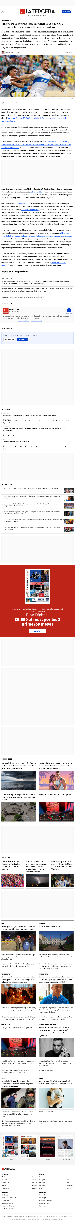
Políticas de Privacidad (36, 321)
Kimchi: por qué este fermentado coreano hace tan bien (56, 1122)
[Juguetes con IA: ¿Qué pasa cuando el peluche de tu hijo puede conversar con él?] (56, 1098)
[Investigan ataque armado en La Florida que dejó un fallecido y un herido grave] (18, 941)
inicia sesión (9, 340)
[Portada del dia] (37, 603)
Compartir (6, 103)
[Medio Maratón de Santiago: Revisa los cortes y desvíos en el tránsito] (12, 880)
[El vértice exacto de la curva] (56, 941)
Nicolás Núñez (40, 297)
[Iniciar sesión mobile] (72, 12)
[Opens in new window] (47, 1157)
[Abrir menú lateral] (3, 11)
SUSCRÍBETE (37, 631)
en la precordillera (36, 192)
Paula (41, 1078)
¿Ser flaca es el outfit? (46, 1112)
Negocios (42, 924)
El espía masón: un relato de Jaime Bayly (16, 441)
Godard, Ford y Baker (10, 436)
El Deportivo (6, 20)
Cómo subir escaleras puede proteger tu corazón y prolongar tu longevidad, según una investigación (18, 1009)
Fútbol (11, 297)
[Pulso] (28, 1157)
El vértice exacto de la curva (50, 926)
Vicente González (14, 52)
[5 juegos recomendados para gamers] (56, 811)
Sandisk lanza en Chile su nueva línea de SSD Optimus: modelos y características (16, 1071)
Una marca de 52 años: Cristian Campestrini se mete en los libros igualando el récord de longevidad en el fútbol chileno (30, 505)
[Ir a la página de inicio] (37, 12)
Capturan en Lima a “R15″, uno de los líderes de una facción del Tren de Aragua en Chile (17, 965)
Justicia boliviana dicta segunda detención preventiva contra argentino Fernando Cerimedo (17, 1083)
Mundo (3, 1078)
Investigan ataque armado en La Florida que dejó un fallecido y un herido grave (29, 415)
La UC (15, 297)
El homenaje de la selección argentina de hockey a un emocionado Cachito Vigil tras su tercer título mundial (32, 528)
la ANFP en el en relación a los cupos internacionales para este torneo (37, 236)
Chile (3, 924)
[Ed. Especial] (66, 1157)
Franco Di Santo (22, 297)
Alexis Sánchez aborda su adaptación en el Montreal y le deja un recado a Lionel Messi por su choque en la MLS (32, 497)
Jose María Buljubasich (30, 209)
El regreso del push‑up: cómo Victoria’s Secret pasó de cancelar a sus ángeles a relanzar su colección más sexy (18, 979)
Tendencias (5, 974)
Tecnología (5, 1025)
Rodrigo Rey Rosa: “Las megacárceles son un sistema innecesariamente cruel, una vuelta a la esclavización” (34, 429)
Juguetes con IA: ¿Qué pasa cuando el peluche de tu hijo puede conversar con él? (55, 1083)
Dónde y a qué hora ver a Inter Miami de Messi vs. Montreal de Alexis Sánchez (62, 865)
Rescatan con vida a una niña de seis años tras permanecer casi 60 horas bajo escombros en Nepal (17, 1114)
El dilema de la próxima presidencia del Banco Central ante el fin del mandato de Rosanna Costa (56, 956)
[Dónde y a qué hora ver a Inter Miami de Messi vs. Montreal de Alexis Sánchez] (62, 880)
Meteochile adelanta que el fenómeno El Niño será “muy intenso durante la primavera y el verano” (18, 766)
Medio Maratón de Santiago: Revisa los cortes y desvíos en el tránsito (11, 865)
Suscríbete (23, 340)
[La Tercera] (10, 1157)
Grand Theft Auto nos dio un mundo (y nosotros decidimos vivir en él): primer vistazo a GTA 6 (55, 766)
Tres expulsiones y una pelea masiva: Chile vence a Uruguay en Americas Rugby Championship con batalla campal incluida (34, 520)
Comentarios (15, 103)
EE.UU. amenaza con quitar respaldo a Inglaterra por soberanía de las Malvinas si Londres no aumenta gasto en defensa (18, 1123)
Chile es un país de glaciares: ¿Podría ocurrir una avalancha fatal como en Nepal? (18, 797)
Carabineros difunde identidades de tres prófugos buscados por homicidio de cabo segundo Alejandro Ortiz (37, 448)
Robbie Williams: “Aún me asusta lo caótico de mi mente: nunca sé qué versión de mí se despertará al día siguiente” (38, 422)
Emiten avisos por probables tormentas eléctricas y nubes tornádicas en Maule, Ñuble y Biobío (36, 866)
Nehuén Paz (31, 297)
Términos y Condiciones (23, 321)
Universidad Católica (23, 204)
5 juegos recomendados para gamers (56, 795)
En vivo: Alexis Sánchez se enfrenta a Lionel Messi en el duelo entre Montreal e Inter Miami (31, 488)
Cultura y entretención (47, 1025)
